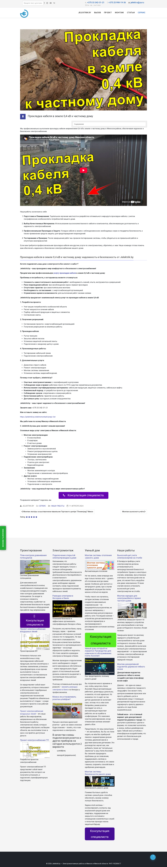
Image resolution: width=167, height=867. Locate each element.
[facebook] (44, 3)
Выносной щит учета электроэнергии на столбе (129, 556)
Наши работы (57, 506)
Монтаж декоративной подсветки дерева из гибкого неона (131, 666)
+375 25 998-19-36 (117, 2)
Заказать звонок (3, 538)
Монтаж (119, 12)
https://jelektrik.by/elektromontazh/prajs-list (37, 417)
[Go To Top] (153, 857)
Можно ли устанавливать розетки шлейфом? (64, 698)
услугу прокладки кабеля (65, 273)
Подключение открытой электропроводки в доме (64, 556)
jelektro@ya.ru (137, 2)
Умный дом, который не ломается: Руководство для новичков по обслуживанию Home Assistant (98, 652)
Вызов (97, 12)
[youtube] (51, 3)
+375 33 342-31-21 (95, 2)
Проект (108, 12)
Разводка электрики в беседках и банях (62, 597)
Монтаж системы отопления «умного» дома (98, 556)
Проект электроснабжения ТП (34, 740)
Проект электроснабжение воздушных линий (33, 630)
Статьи (131, 12)
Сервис (141, 12)
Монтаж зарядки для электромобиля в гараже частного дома (129, 598)
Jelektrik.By (84, 12)
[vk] (54, 3)
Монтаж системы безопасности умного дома (98, 772)
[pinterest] (47, 3)
